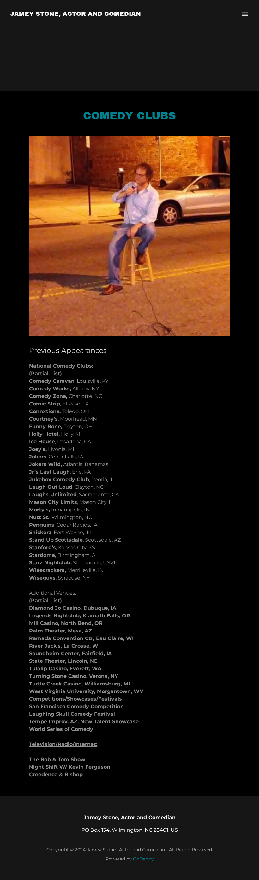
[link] (75, 14)
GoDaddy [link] (143, 859)
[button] (245, 14)
